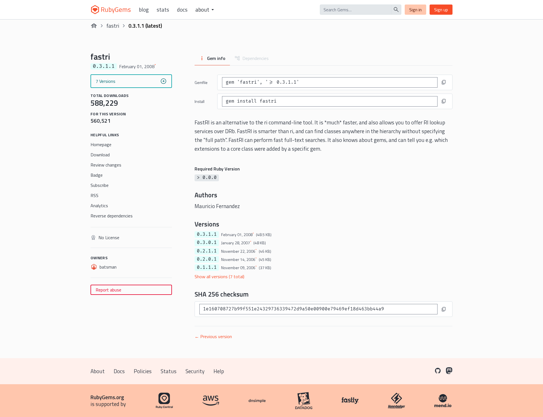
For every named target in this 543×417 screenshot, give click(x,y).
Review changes (105, 164)
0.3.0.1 (207, 242)
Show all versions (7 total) (219, 276)
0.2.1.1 (207, 251)
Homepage (100, 144)
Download (100, 154)
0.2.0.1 (207, 259)
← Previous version (213, 336)
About (97, 371)
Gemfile (201, 82)
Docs (182, 10)
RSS (94, 195)
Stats (163, 10)
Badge (96, 175)
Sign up (441, 9)
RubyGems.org (107, 397)
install (199, 101)
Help (219, 371)
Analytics (99, 205)
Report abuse (108, 289)
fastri (112, 25)
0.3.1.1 (207, 234)
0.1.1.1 (207, 267)
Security (195, 371)
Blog (144, 10)
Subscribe (99, 185)
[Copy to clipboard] (444, 82)
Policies (143, 371)
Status (168, 371)
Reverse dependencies (111, 215)
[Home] (93, 25)
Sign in (415, 9)
